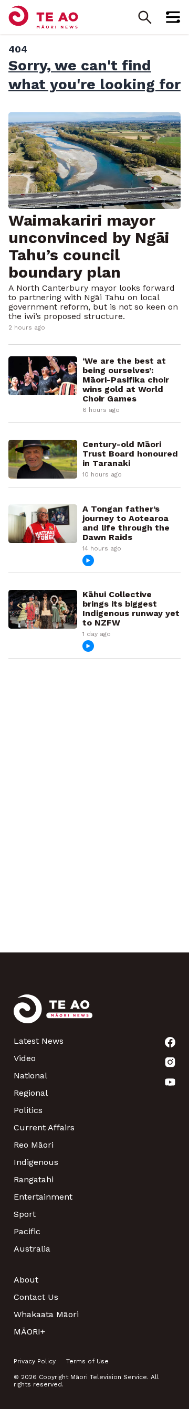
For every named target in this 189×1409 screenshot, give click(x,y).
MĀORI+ (29, 1332)
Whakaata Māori (46, 1314)
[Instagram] (170, 1062)
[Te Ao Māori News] (53, 1015)
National (30, 1075)
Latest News (39, 1041)
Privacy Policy (35, 1361)
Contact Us (36, 1297)
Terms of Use (87, 1361)
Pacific (27, 1231)
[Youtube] (170, 1082)
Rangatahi (34, 1179)
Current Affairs (44, 1127)
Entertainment (43, 1197)
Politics (28, 1110)
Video (25, 1058)
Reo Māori (34, 1145)
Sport (25, 1214)
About (26, 1280)
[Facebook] (170, 1042)
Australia (32, 1249)
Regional (31, 1093)
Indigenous (36, 1162)
